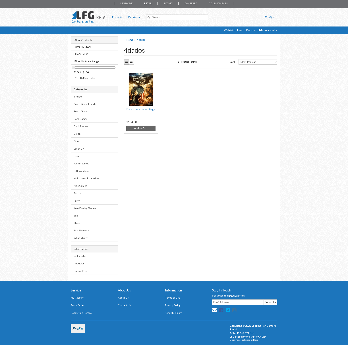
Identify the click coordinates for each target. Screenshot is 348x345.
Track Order (77, 305)
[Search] (148, 17)
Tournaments (218, 3)
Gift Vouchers (82, 170)
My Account (77, 297)
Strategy (79, 222)
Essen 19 (79, 148)
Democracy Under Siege (140, 109)
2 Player (78, 96)
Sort (232, 61)
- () (270, 17)
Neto (255, 340)
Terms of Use (172, 297)
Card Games (81, 118)
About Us (79, 263)
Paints (77, 193)
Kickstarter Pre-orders (86, 178)
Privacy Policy (172, 305)
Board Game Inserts (85, 103)
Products (117, 17)
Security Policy (173, 312)
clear (93, 78)
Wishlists (229, 30)
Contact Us (80, 270)
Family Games (81, 163)
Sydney (168, 3)
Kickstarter (134, 17)
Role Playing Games (85, 208)
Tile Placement (82, 230)
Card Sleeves (81, 126)
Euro (76, 156)
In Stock (82, 54)
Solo (76, 215)
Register (251, 30)
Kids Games (80, 185)
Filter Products (83, 40)
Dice (76, 141)
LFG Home (126, 3)
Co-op (77, 133)
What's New (81, 237)
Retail (148, 3)
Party (77, 200)
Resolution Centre (81, 312)
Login (240, 30)
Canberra (191, 3)
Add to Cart (141, 128)
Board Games (81, 111)
